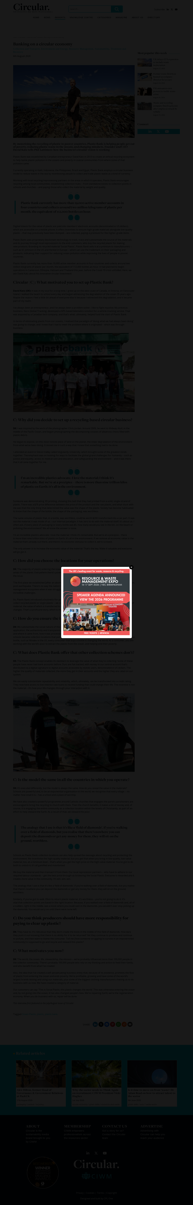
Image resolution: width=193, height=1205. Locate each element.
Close (131, 567)
